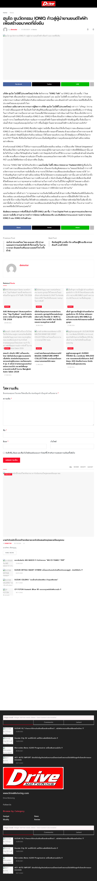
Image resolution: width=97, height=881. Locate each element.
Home (5, 13)
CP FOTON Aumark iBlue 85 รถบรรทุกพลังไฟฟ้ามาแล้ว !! (37, 589)
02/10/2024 (17, 543)
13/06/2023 (19, 563)
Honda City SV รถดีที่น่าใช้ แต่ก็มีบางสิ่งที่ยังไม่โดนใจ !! (36, 738)
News (12, 13)
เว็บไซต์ (53, 441)
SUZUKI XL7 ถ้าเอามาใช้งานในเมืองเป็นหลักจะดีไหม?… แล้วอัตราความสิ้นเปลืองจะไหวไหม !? (49, 728)
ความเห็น (7, 398)
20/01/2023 (19, 573)
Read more (9, 553)
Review (76, 467)
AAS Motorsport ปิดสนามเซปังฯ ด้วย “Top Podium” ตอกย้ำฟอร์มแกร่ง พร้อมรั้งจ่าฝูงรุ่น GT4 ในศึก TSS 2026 (17, 315)
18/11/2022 (19, 592)
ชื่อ (5, 430)
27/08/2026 (71, 325)
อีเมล (6, 441)
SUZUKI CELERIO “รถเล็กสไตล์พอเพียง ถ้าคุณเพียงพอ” (36, 580)
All (71, 467)
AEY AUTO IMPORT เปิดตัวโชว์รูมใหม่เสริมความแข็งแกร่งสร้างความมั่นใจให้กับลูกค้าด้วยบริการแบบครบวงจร (52, 758)
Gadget (90, 467)
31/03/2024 (25, 29)
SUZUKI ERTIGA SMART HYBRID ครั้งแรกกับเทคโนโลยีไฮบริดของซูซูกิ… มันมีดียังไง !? (48, 570)
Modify (83, 467)
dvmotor (14, 29)
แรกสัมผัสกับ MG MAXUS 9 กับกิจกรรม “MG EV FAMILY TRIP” (39, 560)
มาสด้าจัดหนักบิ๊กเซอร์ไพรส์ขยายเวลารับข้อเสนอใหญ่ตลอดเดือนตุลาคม (33, 540)
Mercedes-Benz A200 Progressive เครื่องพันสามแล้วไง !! (38, 748)
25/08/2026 (71, 367)
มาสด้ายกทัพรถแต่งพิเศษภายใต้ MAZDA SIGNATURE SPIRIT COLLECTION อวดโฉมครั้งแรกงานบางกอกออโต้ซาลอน (48, 357)
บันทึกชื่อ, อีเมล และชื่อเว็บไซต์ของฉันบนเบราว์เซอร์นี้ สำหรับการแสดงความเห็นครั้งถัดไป (40, 453)
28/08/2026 (7, 323)
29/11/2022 (19, 583)
